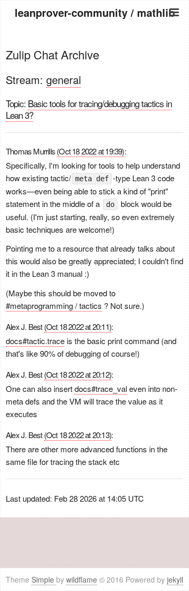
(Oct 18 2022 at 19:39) (90, 151)
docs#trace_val (101, 388)
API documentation (94, 66)
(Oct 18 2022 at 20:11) (77, 326)
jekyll (175, 579)
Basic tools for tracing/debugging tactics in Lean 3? (89, 109)
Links (95, 93)
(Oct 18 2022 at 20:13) (77, 434)
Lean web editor (95, 80)
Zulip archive (95, 53)
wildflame (81, 579)
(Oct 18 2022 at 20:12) (77, 374)
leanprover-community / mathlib (95, 12)
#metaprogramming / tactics (54, 305)
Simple (44, 579)
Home (94, 40)
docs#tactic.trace (35, 340)
